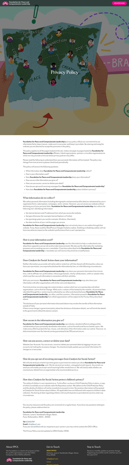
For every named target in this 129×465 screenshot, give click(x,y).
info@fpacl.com (34, 424)
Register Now (119, 3)
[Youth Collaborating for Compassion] (16, 3)
